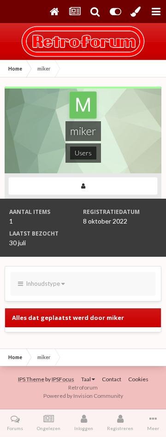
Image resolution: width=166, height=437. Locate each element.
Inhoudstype (42, 283)
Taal (86, 379)
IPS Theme (31, 379)
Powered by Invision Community (83, 395)
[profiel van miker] (83, 186)
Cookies (138, 379)
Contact (111, 379)
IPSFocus (63, 379)
